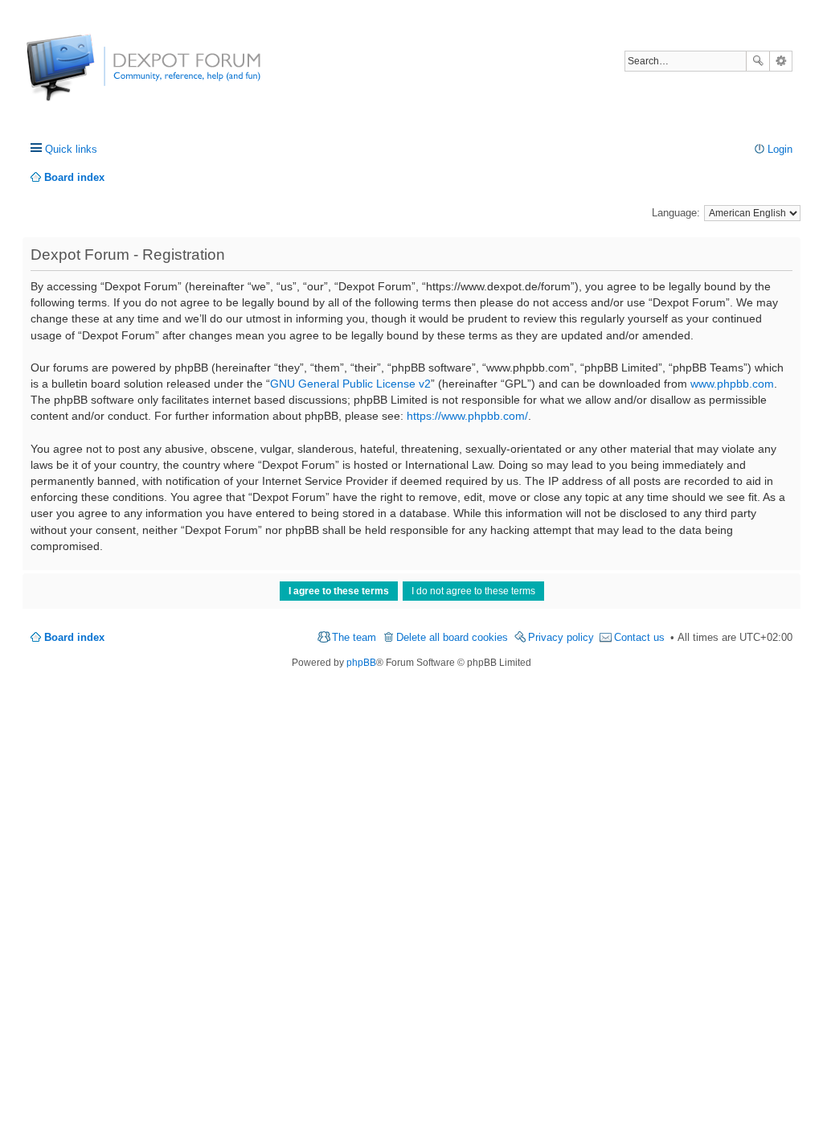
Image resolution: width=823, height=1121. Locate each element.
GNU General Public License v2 (350, 383)
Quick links (71, 149)
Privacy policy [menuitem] (561, 637)
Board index (74, 637)
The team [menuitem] (354, 637)
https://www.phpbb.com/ (467, 415)
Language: (676, 213)
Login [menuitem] (780, 149)
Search (758, 61)
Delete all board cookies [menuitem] (452, 637)
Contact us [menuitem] (639, 637)
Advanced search (781, 61)
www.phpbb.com (732, 383)
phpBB (361, 662)
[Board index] (86, 76)
